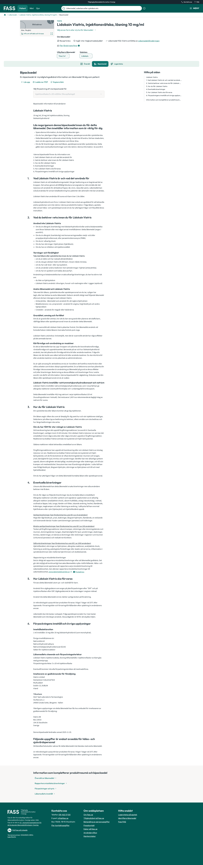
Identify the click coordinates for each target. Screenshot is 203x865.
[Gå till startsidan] (9, 8)
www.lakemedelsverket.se (59, 572)
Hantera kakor (90, 836)
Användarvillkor (90, 832)
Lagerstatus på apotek (127, 814)
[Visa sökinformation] (144, 8)
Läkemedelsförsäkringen (149, 41)
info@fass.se (63, 818)
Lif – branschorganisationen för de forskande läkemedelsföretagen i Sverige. (24, 823)
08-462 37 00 (65, 814)
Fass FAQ (122, 822)
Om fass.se (88, 814)
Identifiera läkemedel (127, 818)
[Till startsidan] (5, 15)
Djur (38, 8)
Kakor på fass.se (90, 829)
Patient (22, 8)
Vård (31, 8)
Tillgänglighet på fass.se (94, 818)
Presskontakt (89, 825)
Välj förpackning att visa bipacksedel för (50, 89)
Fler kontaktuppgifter (60, 825)
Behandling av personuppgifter (97, 822)
